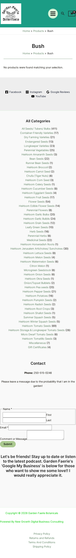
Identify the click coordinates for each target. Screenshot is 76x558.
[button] (63, 13)
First (48, 414)
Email (4, 427)
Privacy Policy (42, 533)
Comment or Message (13, 439)
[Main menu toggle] (53, 14)
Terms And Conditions (41, 542)
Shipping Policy (42, 546)
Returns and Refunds (41, 538)
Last (48, 420)
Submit (8, 444)
